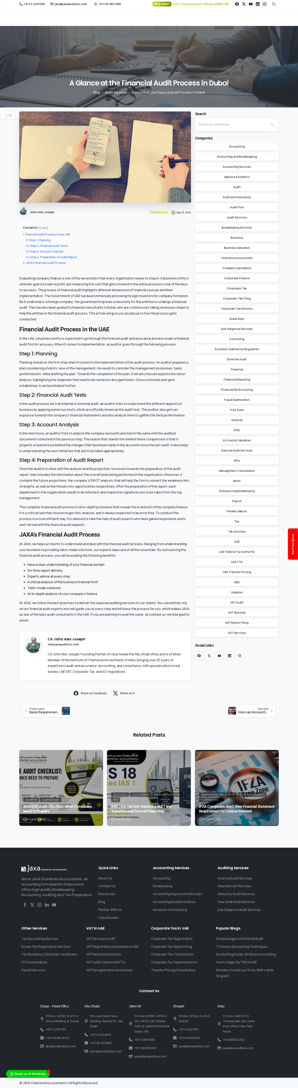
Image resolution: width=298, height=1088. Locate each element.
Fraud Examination (237, 400)
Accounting (237, 146)
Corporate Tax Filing (237, 298)
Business (236, 238)
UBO (237, 582)
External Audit (237, 359)
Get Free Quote (293, 544)
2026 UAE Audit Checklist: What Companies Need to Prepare (57, 808)
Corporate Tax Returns (237, 308)
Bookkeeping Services (237, 227)
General (236, 420)
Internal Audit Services (237, 450)
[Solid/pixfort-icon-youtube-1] (54, 905)
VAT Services (237, 633)
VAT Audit (236, 602)
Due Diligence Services (237, 329)
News (237, 481)
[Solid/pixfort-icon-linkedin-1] (46, 905)
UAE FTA (236, 562)
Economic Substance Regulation (237, 349)
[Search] (272, 125)
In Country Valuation (237, 440)
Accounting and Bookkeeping (237, 156)
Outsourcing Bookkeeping (237, 491)
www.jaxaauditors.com (63, 644)
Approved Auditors (237, 177)
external (83, 403)
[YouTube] (250, 4)
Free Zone (237, 410)
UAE (237, 541)
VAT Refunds (236, 612)
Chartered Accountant (236, 258)
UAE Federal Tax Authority (237, 552)
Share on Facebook (93, 693)
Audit (236, 187)
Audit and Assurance (237, 197)
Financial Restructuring (237, 390)
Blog (96, 92)
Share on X (127, 693)
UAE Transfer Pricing (237, 572)
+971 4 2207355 (34, 4)
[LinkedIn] (257, 4)
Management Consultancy (237, 471)
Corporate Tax (237, 288)
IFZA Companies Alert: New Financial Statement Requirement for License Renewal (237, 808)
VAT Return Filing (237, 623)
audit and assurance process (142, 338)
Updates (237, 592)
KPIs (237, 460)
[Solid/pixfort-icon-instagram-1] (39, 905)
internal (67, 403)
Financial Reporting (237, 379)
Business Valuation (237, 248)
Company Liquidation (236, 268)
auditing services (122, 603)
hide (43, 228)
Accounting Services (237, 167)
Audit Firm (237, 207)
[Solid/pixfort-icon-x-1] (32, 905)
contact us (157, 614)
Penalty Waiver (237, 511)
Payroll (237, 501)
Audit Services (116, 92)
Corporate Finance (237, 278)
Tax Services (237, 531)
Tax (236, 521)
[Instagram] (264, 4)
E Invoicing (236, 339)
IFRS (237, 430)
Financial (237, 369)
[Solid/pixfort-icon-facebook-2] (25, 905)
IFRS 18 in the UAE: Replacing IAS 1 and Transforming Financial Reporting (141, 808)
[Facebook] (237, 4)
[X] (243, 4)
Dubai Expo (236, 319)
